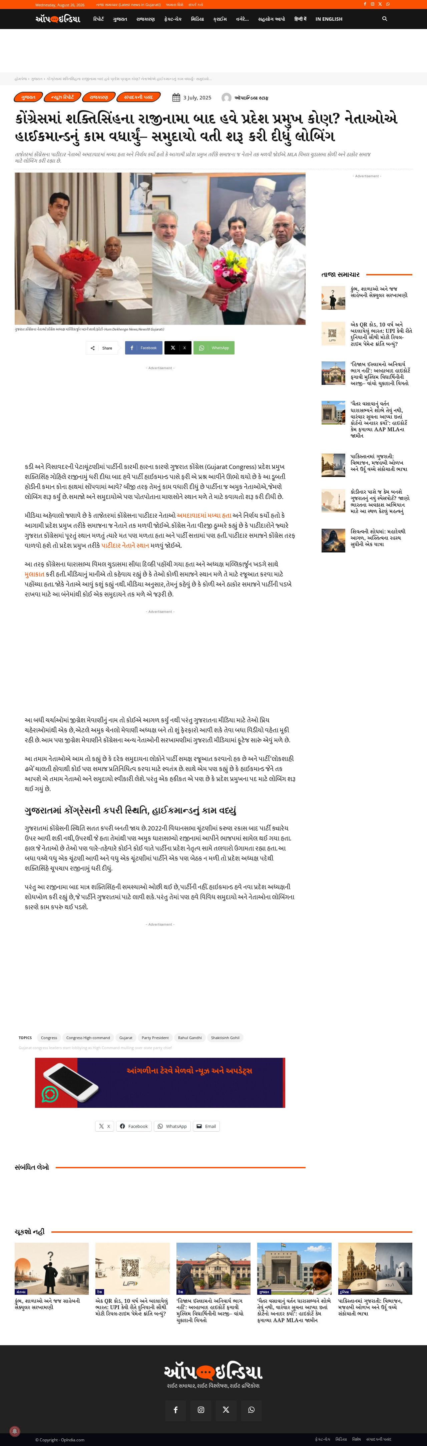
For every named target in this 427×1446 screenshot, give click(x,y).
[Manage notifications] (14, 1431)
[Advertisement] (160, 662)
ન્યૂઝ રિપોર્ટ (62, 97)
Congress (49, 1037)
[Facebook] (365, 4)
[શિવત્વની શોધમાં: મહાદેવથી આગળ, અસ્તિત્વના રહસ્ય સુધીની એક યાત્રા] (333, 540)
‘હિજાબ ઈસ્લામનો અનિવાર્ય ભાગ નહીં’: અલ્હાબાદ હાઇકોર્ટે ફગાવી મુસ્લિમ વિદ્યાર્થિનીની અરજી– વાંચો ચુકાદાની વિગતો (380, 374)
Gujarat (125, 1037)
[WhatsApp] (388, 4)
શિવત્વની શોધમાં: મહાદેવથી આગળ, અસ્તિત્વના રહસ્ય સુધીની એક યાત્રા (378, 538)
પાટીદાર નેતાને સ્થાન (125, 545)
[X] (380, 4)
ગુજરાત (36, 78)
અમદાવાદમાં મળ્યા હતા (204, 515)
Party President (155, 1037)
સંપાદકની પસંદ (138, 97)
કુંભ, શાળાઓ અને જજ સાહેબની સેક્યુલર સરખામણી (379, 292)
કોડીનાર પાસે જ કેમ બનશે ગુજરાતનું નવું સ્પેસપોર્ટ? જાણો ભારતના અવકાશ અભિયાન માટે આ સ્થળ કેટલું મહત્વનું (380, 501)
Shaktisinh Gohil (225, 1037)
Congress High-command (88, 1037)
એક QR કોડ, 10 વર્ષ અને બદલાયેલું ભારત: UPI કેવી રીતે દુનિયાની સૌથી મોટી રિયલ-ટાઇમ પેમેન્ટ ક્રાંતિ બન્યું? (381, 334)
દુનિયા (344, 1291)
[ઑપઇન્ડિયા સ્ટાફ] (228, 98)
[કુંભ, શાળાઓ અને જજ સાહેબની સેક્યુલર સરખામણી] (333, 298)
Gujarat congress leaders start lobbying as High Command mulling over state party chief (95, 1047)
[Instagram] (373, 4)
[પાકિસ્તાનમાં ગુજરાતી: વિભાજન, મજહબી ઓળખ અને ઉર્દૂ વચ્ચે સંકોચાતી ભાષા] (333, 465)
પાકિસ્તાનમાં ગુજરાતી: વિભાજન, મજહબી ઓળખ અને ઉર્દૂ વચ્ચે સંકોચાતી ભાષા (379, 463)
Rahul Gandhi (190, 1037)
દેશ (99, 1291)
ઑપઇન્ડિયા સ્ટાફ (252, 97)
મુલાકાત (34, 574)
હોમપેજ (21, 78)
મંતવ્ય (21, 1291)
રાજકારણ (99, 97)
